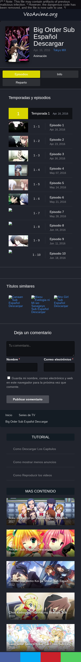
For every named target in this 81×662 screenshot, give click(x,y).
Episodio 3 (57, 154)
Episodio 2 (57, 139)
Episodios (21, 74)
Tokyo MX (59, 50)
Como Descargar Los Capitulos (34, 449)
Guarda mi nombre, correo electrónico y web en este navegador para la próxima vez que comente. (39, 382)
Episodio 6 (57, 197)
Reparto (21, 82)
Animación (40, 56)
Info (59, 74)
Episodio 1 (57, 125)
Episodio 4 (57, 168)
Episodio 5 (57, 183)
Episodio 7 (57, 212)
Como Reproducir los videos (32, 475)
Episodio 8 (57, 225)
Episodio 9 (57, 239)
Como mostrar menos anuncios (34, 462)
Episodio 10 (58, 253)
